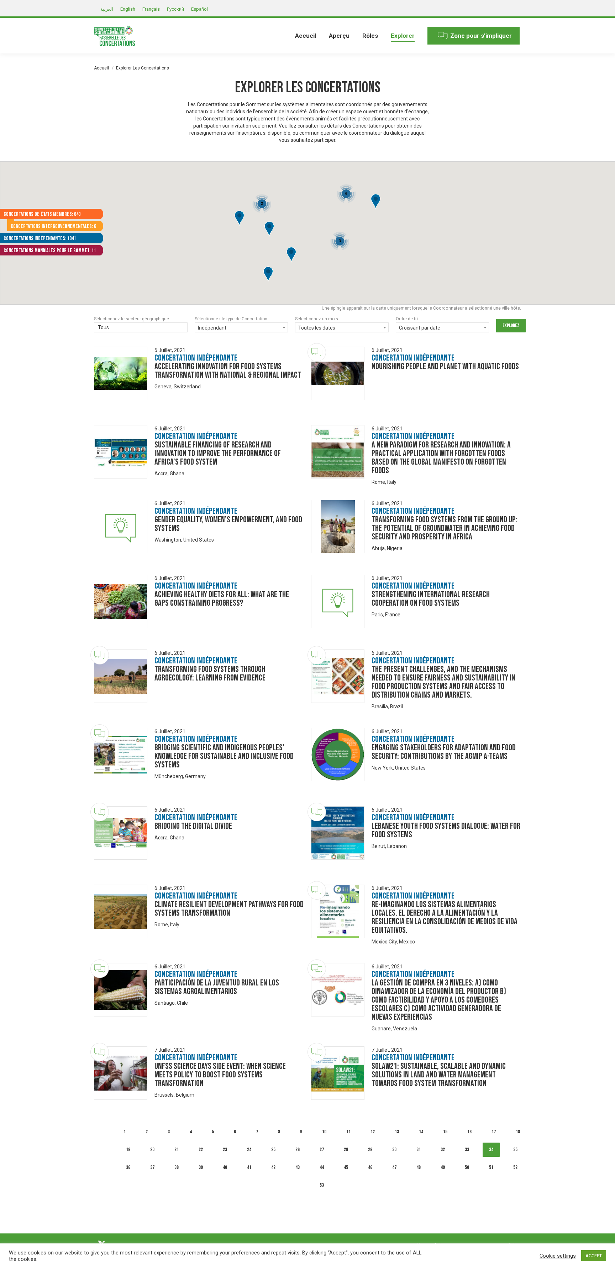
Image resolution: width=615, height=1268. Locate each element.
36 (128, 1167)
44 (322, 1167)
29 (370, 1150)
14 (421, 1132)
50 (467, 1167)
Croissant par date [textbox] (419, 328)
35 (515, 1150)
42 (273, 1167)
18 (518, 1132)
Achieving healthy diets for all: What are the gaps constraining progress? (221, 598)
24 (249, 1150)
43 (297, 1167)
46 (370, 1167)
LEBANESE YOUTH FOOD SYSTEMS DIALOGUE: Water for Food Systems (446, 830)
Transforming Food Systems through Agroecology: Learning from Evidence (210, 673)
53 (322, 1185)
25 (273, 1150)
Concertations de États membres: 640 (42, 214)
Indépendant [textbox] (212, 328)
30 (394, 1150)
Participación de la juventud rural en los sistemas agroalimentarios (216, 987)
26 (297, 1150)
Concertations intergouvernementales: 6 (53, 226)
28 (346, 1150)
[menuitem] (305, 35)
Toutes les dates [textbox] (316, 328)
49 (443, 1167)
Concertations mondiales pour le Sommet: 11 (50, 250)
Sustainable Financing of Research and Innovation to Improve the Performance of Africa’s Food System (217, 453)
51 (491, 1167)
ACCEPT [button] (593, 1255)
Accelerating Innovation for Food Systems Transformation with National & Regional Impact (227, 370)
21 (176, 1150)
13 (397, 1132)
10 (324, 1132)
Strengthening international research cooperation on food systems (431, 598)
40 (225, 1167)
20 (152, 1150)
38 (176, 1167)
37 (152, 1167)
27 (322, 1150)
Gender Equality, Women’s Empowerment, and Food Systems (228, 523)
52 (515, 1167)
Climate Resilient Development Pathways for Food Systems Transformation (229, 908)
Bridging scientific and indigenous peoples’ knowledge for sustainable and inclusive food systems (224, 756)
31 (418, 1150)
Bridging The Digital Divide (193, 826)
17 (494, 1132)
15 (445, 1132)
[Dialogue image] (120, 373)
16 (469, 1132)
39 (201, 1167)
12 (372, 1132)
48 (418, 1167)
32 (443, 1150)
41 (249, 1167)
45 (346, 1167)
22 (201, 1150)
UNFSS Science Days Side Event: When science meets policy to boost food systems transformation (220, 1074)
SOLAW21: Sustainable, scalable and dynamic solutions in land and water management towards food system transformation (439, 1074)
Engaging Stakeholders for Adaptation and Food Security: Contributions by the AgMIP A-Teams (444, 751)
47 (394, 1167)
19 (128, 1150)
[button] (291, 255)
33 (467, 1150)
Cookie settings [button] (558, 1256)
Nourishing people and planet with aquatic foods (445, 366)
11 (348, 1132)
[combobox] (141, 328)
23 (225, 1150)
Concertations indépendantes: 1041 (40, 238)
